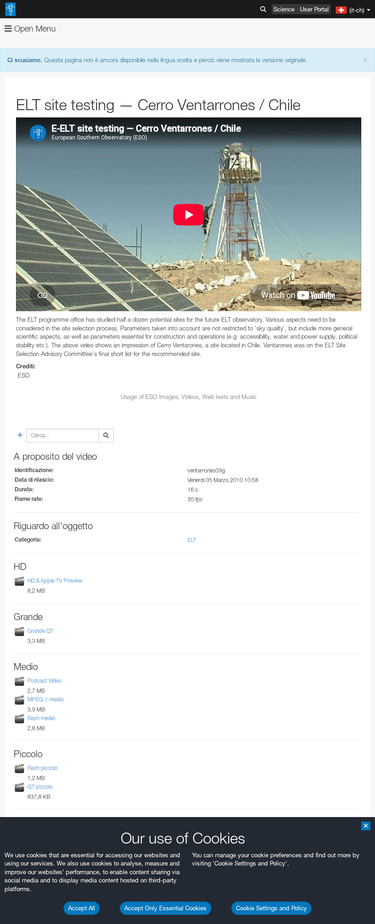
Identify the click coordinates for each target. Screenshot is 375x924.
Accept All (81, 908)
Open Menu (34, 28)
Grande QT (40, 630)
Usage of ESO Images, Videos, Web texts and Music (189, 396)
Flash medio (41, 718)
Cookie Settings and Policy (271, 908)
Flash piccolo (42, 768)
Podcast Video (44, 680)
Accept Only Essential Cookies (165, 908)
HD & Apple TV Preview (54, 581)
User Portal (314, 9)
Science (284, 9)
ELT (192, 539)
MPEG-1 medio (45, 699)
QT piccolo (40, 786)
